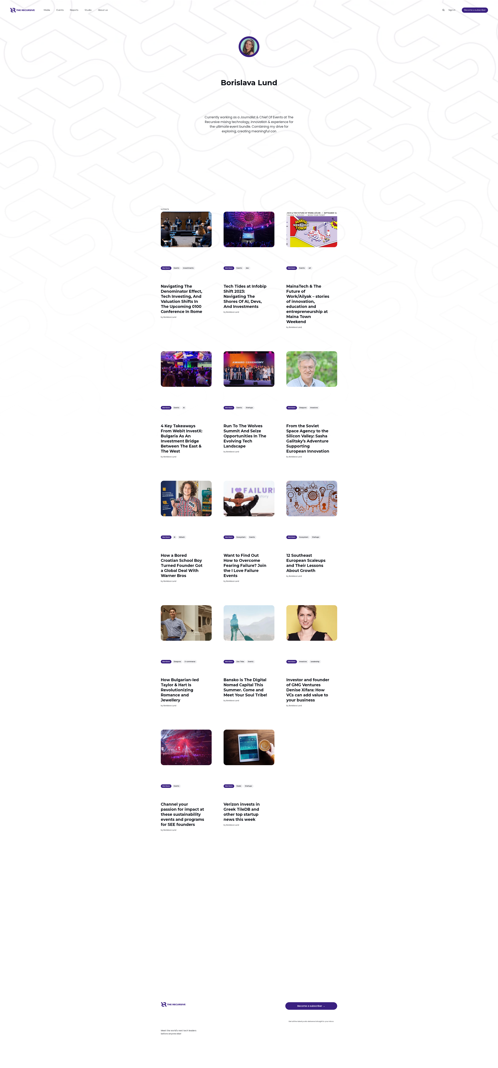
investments (188, 268)
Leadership (315, 661)
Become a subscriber (475, 10)
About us (103, 10)
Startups (249, 408)
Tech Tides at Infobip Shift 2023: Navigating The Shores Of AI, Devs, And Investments (245, 296)
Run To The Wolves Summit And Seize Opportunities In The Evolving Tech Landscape (245, 436)
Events (60, 10)
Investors (314, 408)
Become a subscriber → (311, 1006)
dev (247, 268)
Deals (239, 786)
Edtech (182, 537)
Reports (74, 10)
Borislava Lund (170, 317)
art (310, 268)
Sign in (451, 10)
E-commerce (190, 661)
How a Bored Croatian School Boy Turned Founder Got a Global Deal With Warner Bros (181, 565)
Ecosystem (241, 537)
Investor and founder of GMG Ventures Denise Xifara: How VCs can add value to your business (307, 689)
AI (184, 408)
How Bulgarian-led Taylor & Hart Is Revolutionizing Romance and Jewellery (180, 689)
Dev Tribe (240, 661)
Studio (88, 10)
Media (47, 10)
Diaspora (302, 408)
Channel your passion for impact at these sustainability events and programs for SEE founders (182, 814)
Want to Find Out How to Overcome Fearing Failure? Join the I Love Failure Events (245, 565)
